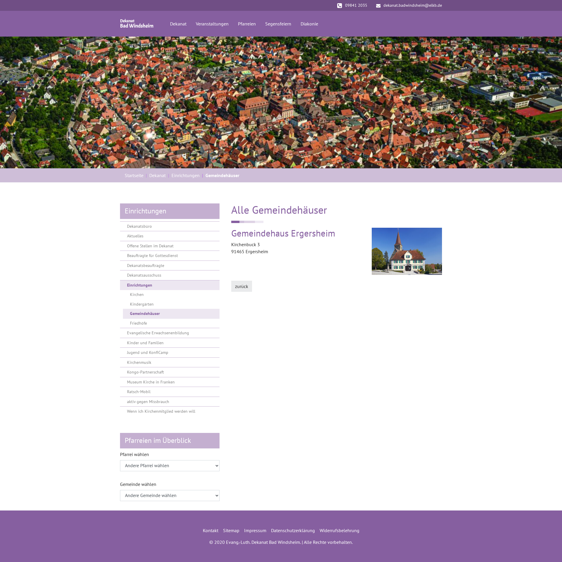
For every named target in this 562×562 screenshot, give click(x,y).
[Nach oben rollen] (549, 549)
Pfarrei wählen (134, 454)
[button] (14, 102)
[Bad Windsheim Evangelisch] (137, 24)
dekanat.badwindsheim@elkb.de (412, 5)
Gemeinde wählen (138, 484)
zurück (241, 286)
